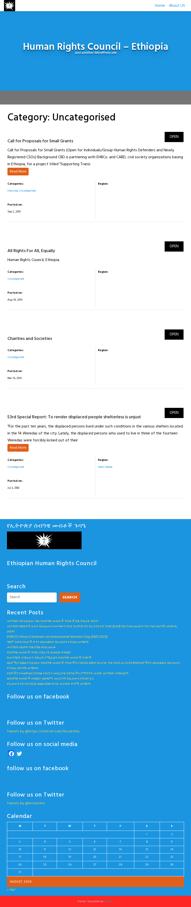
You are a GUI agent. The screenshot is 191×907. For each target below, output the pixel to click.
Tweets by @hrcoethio (26, 803)
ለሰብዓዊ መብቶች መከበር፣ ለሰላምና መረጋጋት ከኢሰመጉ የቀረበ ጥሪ (50, 679)
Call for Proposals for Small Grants (40, 141)
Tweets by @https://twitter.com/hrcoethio (43, 731)
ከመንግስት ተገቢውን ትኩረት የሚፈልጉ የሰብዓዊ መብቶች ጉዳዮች (49, 658)
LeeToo (108, 901)
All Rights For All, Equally (31, 251)
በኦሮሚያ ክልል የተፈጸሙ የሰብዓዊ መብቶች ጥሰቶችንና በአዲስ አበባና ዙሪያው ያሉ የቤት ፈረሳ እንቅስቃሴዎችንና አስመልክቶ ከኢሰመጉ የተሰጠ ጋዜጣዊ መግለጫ (93, 665)
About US (177, 5)
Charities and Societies (29, 338)
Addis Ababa (105, 467)
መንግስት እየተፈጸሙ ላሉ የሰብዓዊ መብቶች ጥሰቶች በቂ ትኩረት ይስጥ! (52, 621)
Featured (12, 191)
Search (69, 597)
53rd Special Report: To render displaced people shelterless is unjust (74, 417)
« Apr (11, 890)
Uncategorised (27, 191)
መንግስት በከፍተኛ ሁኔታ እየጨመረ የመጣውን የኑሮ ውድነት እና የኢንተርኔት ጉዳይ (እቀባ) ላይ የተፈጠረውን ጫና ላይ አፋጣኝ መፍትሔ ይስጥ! (92, 629)
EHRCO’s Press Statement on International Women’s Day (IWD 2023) (57, 637)
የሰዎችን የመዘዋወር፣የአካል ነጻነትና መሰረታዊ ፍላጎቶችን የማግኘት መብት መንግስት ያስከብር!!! (67, 673)
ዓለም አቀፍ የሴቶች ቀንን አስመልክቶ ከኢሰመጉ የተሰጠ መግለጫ (48, 642)
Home (160, 5)
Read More (18, 171)
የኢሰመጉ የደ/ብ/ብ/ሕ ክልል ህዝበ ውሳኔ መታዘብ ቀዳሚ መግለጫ (49, 684)
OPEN (174, 137)
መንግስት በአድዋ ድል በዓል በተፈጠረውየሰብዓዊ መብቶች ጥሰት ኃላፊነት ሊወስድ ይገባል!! (39, 649)
